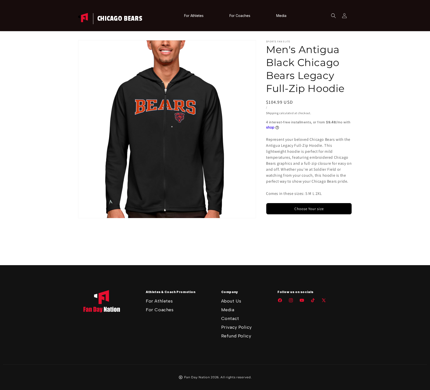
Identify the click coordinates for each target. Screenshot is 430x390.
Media (227, 309)
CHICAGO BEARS (120, 18)
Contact (230, 318)
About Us (231, 301)
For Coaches (160, 309)
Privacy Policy (236, 327)
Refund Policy (236, 336)
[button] (333, 15)
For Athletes (159, 301)
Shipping (272, 113)
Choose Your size (309, 208)
